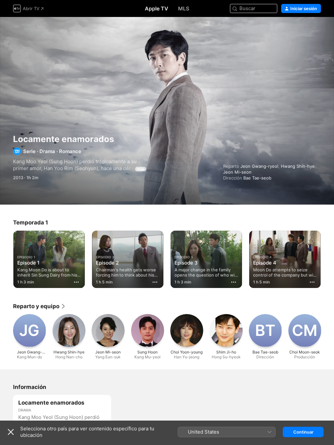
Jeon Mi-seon (237, 172)
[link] (39, 306)
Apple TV (156, 8)
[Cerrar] (11, 432)
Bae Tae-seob (257, 177)
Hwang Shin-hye (298, 166)
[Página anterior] (6, 258)
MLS (183, 8)
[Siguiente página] (327, 258)
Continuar (303, 432)
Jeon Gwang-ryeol (259, 166)
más (140, 169)
